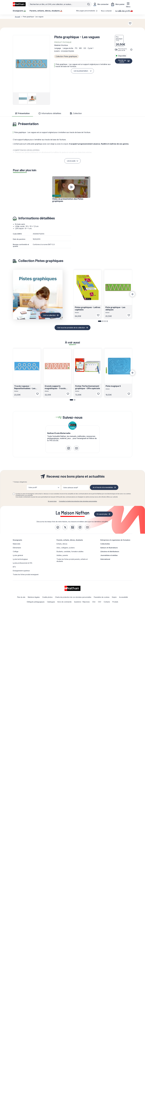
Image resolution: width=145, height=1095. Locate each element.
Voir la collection (49, 315)
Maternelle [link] (16, 544)
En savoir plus (52, 501)
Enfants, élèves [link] (62, 544)
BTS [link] (14, 567)
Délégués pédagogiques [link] (35, 602)
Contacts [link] (107, 602)
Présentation (24, 113)
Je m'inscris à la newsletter (103, 487)
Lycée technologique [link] (20, 559)
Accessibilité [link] (123, 597)
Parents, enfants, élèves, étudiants (70, 540)
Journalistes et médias (109, 555)
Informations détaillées (51, 113)
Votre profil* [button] (32, 487)
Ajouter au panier (122, 61)
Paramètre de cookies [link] (101, 597)
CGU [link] (93, 602)
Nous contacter (106, 11)
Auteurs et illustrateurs (109, 548)
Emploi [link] (114, 597)
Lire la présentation (81, 71)
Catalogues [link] (51, 602)
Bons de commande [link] (65, 602)
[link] (68, 448)
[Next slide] (132, 294)
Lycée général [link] (18, 555)
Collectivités (105, 544)
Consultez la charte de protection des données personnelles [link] (78, 501)
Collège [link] (15, 551)
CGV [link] (99, 602)
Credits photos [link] (47, 597)
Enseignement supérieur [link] (21, 571)
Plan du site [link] (21, 597)
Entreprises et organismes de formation (115, 540)
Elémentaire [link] (17, 548)
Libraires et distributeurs (109, 551)
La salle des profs (122, 11)
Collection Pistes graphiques (66, 56)
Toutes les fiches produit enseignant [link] (25, 574)
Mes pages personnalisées (86, 11)
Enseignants (17, 540)
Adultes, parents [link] (62, 555)
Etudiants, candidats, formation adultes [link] (70, 551)
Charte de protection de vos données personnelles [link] (73, 597)
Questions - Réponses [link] (82, 602)
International (105, 559)
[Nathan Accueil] (19, 4)
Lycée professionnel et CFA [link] (22, 563)
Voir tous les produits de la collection (71, 328)
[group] (22, 98)
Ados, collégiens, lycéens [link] (66, 548)
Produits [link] (115, 602)
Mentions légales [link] (34, 597)
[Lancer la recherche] (88, 4)
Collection (77, 113)
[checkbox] (14, 494)
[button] (31, 64)
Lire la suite (71, 161)
